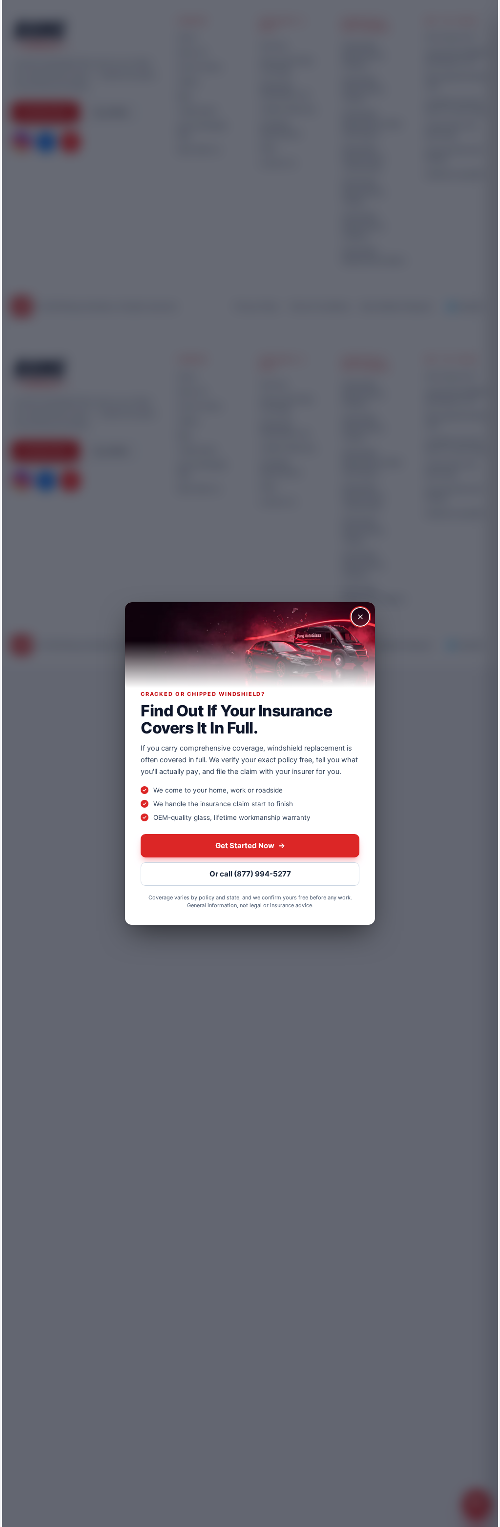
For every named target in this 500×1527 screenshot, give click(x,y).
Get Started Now (250, 845)
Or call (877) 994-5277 (250, 873)
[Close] (360, 617)
